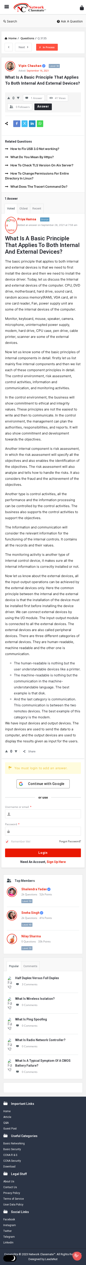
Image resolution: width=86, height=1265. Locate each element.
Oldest (23, 208)
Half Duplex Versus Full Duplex (37, 978)
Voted (11, 208)
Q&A (6, 1122)
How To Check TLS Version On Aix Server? (41, 165)
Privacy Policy (11, 1193)
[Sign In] (82, 8)
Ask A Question (72, 21)
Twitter (7, 1231)
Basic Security (12, 1149)
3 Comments (29, 984)
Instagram (9, 1225)
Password (12, 824)
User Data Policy (13, 1204)
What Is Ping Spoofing (31, 1019)
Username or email (18, 807)
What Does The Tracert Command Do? (38, 186)
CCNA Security (12, 1160)
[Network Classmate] (31, 7)
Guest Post (10, 1128)
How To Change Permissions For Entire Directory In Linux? (37, 175)
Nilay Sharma (31, 936)
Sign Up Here (56, 862)
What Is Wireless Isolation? (35, 998)
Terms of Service (13, 1198)
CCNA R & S (10, 1155)
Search (12, 21)
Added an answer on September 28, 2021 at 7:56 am (47, 225)
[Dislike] (18, 97)
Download (9, 1166)
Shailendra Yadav (34, 889)
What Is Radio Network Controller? (40, 1040)
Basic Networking (14, 1143)
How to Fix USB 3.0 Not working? (34, 149)
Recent (36, 208)
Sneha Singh (30, 912)
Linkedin (8, 1242)
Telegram (9, 1236)
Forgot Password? (70, 841)
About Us (8, 1181)
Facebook (9, 1219)
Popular (14, 966)
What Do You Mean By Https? (32, 157)
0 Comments (29, 1005)
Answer (43, 106)
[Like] (8, 97)
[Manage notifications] (75, 1255)
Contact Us (10, 1187)
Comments (30, 966)
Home (7, 1111)
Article (7, 1117)
